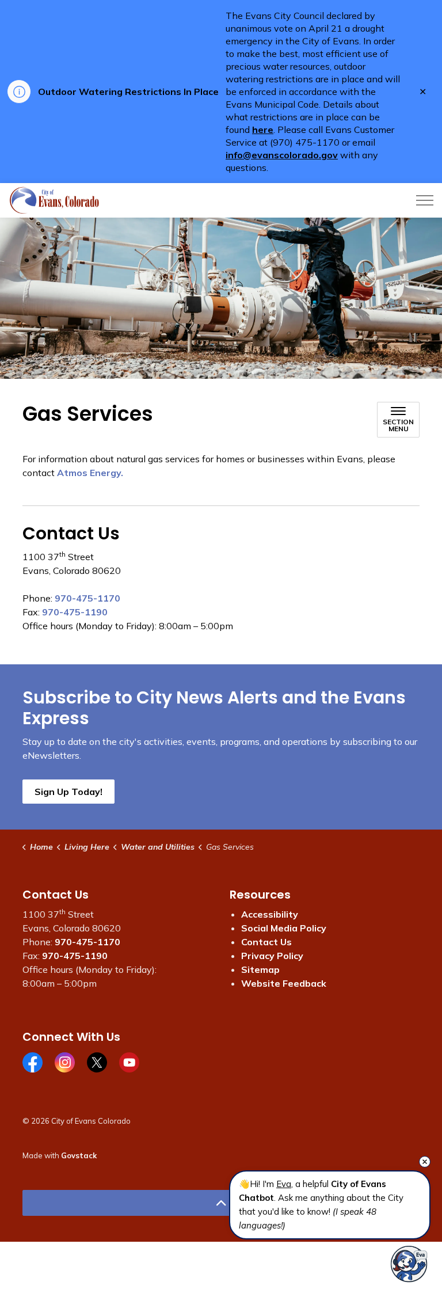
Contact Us (266, 942)
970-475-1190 (75, 612)
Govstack (79, 1155)
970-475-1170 (87, 598)
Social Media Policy (283, 928)
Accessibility (269, 914)
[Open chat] (408, 1263)
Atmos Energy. (90, 472)
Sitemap (260, 969)
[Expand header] (424, 200)
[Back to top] (221, 1203)
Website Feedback (283, 983)
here (262, 129)
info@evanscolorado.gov (282, 155)
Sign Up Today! (68, 791)
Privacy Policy (272, 955)
